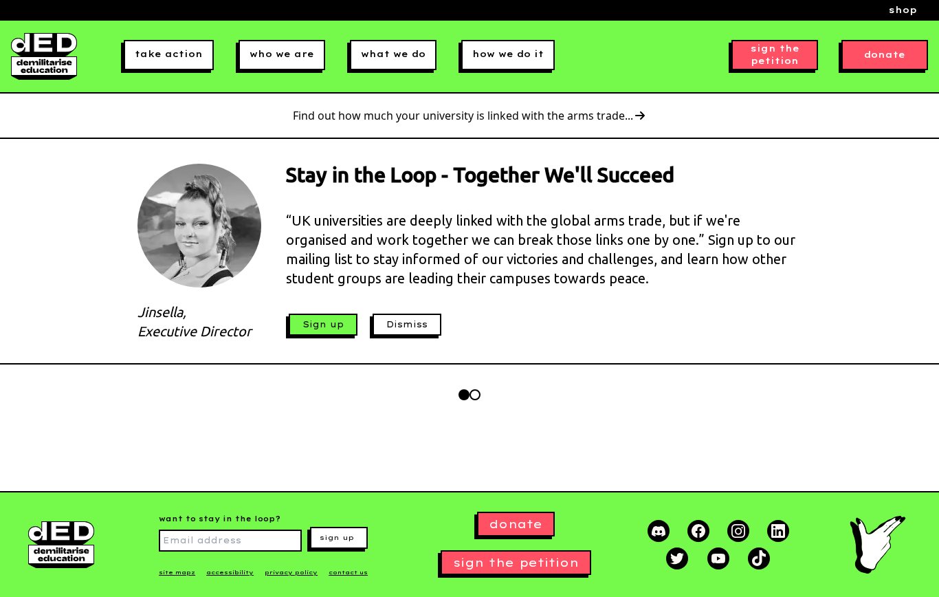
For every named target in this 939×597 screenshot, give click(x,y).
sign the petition (775, 54)
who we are (282, 54)
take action (169, 54)
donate (884, 55)
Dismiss (407, 324)
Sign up (323, 324)
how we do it (508, 54)
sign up (337, 537)
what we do (393, 54)
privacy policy (291, 572)
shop (903, 10)
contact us (348, 572)
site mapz (177, 572)
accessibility (230, 572)
